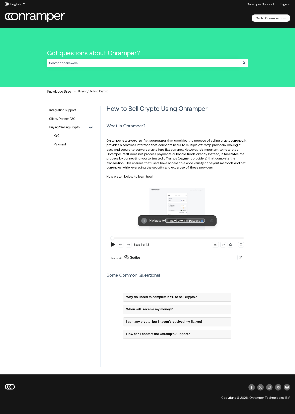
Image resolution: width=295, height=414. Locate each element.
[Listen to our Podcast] (278, 387)
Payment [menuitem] (60, 144)
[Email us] (287, 387)
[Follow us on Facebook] (251, 387)
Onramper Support (260, 4)
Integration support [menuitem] (62, 110)
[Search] (244, 63)
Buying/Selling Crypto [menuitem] (64, 127)
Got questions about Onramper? (93, 53)
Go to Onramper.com (271, 18)
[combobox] (143, 63)
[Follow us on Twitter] (260, 387)
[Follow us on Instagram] (269, 387)
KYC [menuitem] (56, 136)
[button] (91, 128)
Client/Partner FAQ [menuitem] (62, 119)
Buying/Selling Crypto (93, 91)
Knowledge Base (59, 91)
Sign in (285, 4)
